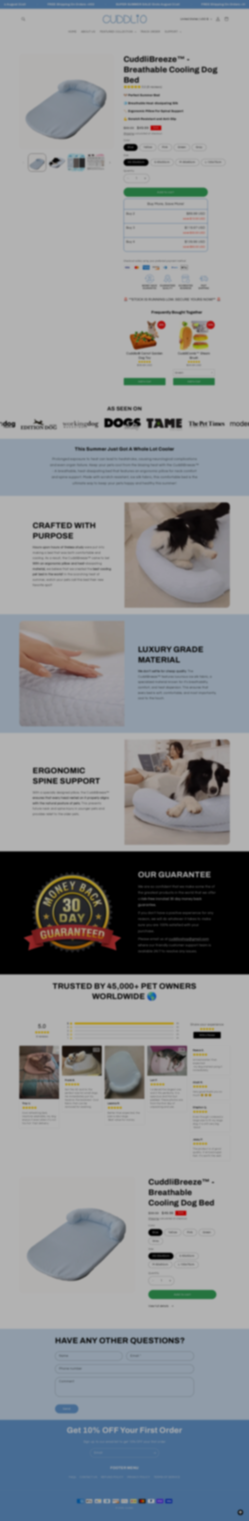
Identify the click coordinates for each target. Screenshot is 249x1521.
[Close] (186, 714)
